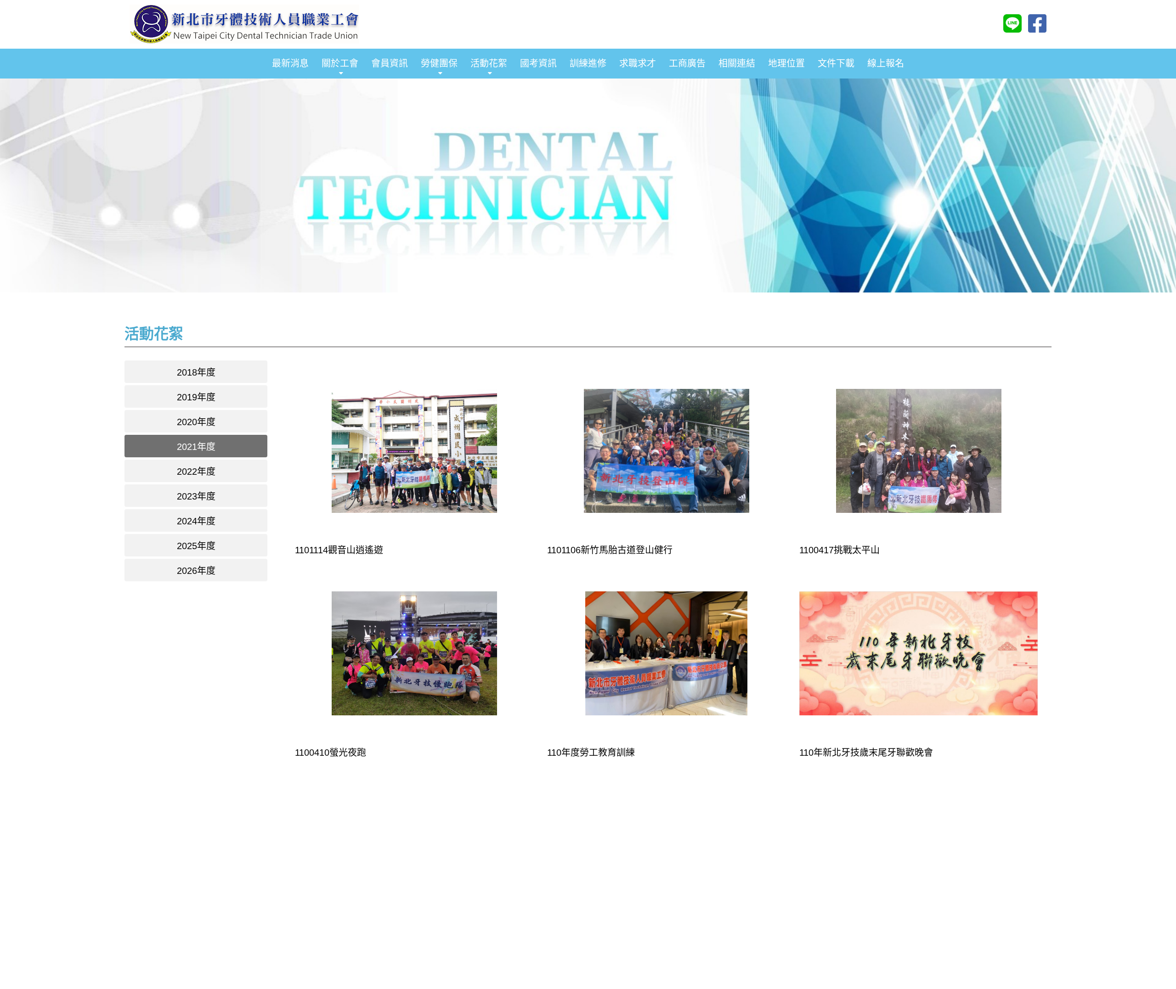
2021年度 (196, 447)
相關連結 (736, 63)
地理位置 (786, 63)
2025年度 (196, 546)
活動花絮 (488, 63)
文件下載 (836, 63)
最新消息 (290, 63)
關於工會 (340, 63)
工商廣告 (687, 63)
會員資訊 (389, 63)
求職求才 (637, 63)
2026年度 (196, 571)
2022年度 (196, 471)
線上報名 (885, 63)
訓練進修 (588, 63)
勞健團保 (439, 63)
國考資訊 (538, 63)
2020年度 (196, 422)
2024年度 (196, 521)
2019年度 (196, 397)
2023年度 (196, 496)
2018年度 (196, 372)
